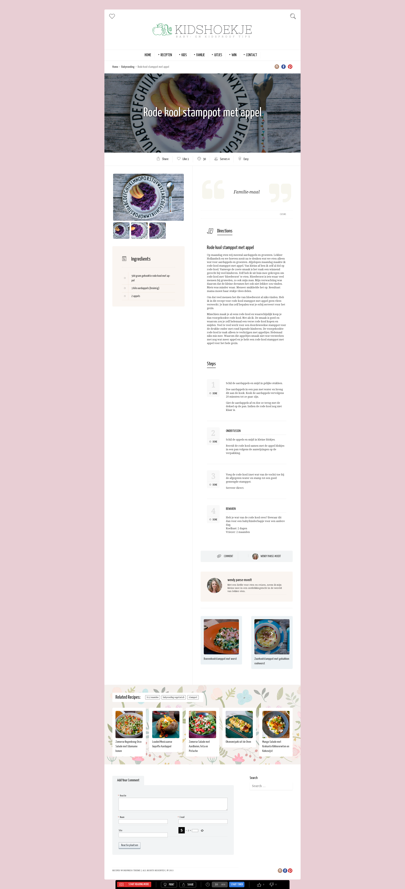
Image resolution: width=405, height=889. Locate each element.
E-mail (181, 817)
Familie (200, 55)
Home (148, 55)
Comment (228, 556)
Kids (184, 55)
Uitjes (218, 55)
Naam (121, 817)
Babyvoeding (127, 66)
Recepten (166, 55)
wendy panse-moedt (271, 556)
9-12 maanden (153, 697)
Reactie (122, 795)
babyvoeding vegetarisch (173, 697)
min (223, 884)
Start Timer (237, 884)
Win (234, 55)
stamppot (193, 697)
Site (120, 830)
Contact (251, 55)
